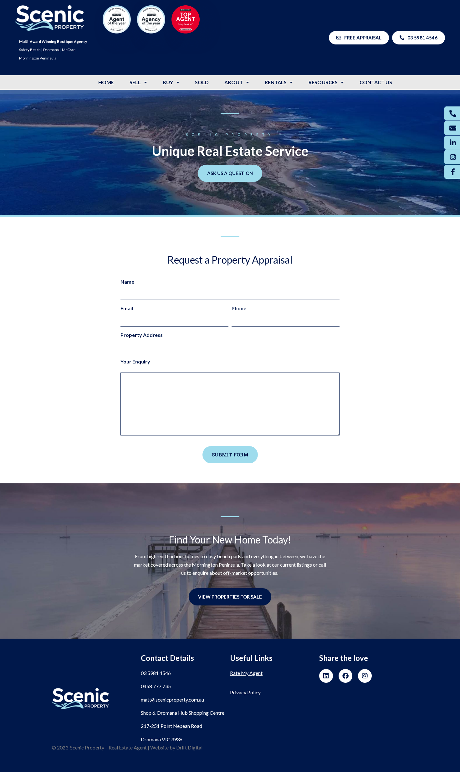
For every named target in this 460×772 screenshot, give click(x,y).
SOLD (202, 82)
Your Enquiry (135, 361)
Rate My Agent (246, 673)
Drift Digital (189, 747)
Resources (323, 82)
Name (127, 282)
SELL (135, 82)
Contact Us (376, 82)
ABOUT (233, 82)
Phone (239, 308)
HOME (106, 82)
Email (126, 308)
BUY (168, 82)
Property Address (141, 335)
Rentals (276, 82)
